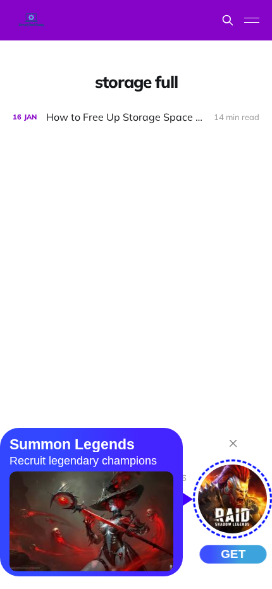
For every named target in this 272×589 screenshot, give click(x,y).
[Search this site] (227, 20)
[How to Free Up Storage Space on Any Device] (136, 117)
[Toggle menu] (251, 20)
